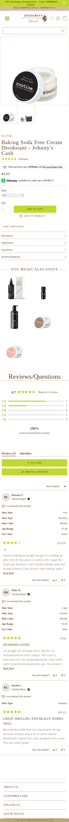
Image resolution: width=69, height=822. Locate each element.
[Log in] (57, 18)
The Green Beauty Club (52, 167)
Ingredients (33, 249)
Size (3, 190)
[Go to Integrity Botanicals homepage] (34, 18)
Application (33, 242)
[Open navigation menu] (7, 18)
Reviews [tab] (9, 454)
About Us (11, 786)
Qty (3, 202)
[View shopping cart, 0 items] (64, 18)
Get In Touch (14, 813)
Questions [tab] (25, 454)
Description (33, 235)
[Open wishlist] (52, 18)
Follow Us (12, 804)
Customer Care (16, 795)
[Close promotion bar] (64, 2)
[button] (14, 159)
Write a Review (42, 472)
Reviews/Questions (10, 257)
